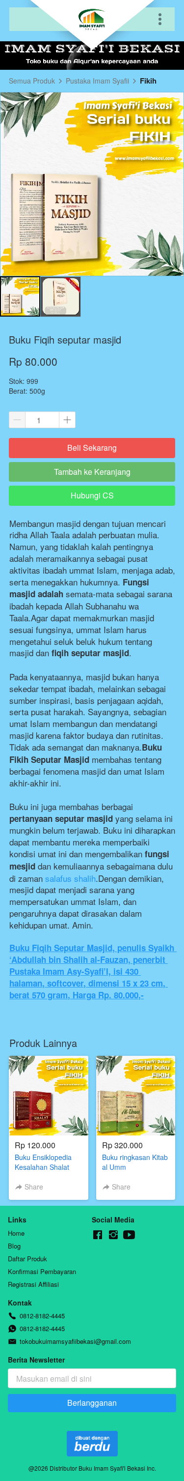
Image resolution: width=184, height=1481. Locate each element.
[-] (98, 1235)
